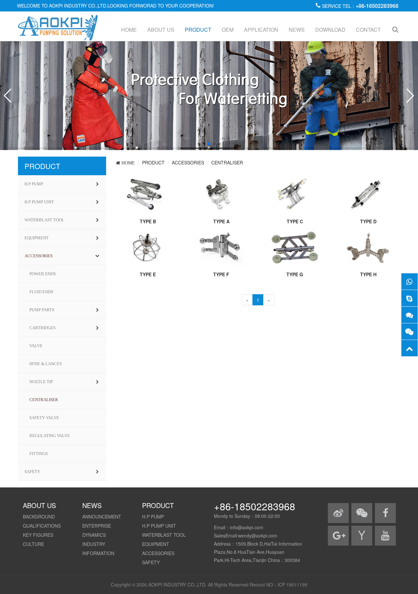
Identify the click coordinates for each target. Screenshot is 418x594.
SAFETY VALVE (44, 417)
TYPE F (221, 274)
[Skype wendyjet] (409, 298)
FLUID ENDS (41, 291)
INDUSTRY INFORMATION (98, 548)
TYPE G (294, 274)
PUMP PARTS (41, 309)
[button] (198, 144)
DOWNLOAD (330, 29)
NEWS (297, 29)
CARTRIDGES (42, 327)
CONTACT (368, 29)
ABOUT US (160, 29)
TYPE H (368, 274)
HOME (129, 29)
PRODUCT (198, 29)
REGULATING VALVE (49, 435)
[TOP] (409, 348)
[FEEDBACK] (409, 315)
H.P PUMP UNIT (39, 201)
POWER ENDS (42, 273)
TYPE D (368, 221)
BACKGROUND (39, 516)
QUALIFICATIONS (42, 525)
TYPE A (221, 221)
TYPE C (295, 221)
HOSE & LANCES (45, 363)
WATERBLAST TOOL (44, 219)
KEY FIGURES (38, 535)
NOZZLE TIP (41, 381)
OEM (227, 29)
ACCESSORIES (38, 255)
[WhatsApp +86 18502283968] (409, 281)
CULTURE (33, 544)
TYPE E (148, 274)
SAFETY (32, 471)
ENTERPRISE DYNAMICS (96, 530)
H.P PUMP (33, 183)
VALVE (35, 345)
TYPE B (148, 221)
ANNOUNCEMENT (101, 516)
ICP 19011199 (292, 584)
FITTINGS (38, 453)
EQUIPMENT (36, 237)
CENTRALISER (43, 399)
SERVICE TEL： (360, 5)
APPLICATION (261, 29)
